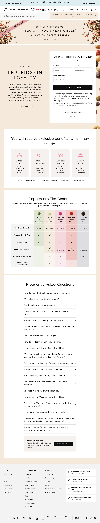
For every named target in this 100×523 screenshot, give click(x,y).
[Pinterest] (95, 518)
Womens (7, 478)
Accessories (20, 9)
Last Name (78, 66)
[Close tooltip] (95, 15)
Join (77, 9)
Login (72, 9)
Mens (5, 481)
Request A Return (31, 503)
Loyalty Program (50, 478)
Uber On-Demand (30, 489)
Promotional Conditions (53, 489)
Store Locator (50, 474)
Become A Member (73, 87)
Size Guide (28, 478)
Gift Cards (7, 492)
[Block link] (50, 32)
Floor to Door (29, 492)
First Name (57, 66)
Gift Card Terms (30, 507)
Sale (27, 9)
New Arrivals (8, 474)
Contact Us (28, 474)
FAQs (26, 496)
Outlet (38, 9)
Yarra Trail (33, 10)
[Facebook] (87, 518)
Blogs (47, 485)
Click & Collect (29, 485)
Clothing (12, 9)
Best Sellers (8, 489)
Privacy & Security (51, 492)
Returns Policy (29, 499)
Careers (47, 481)
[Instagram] (91, 518)
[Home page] (54, 10)
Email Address (59, 75)
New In (5, 10)
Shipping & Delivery (31, 481)
